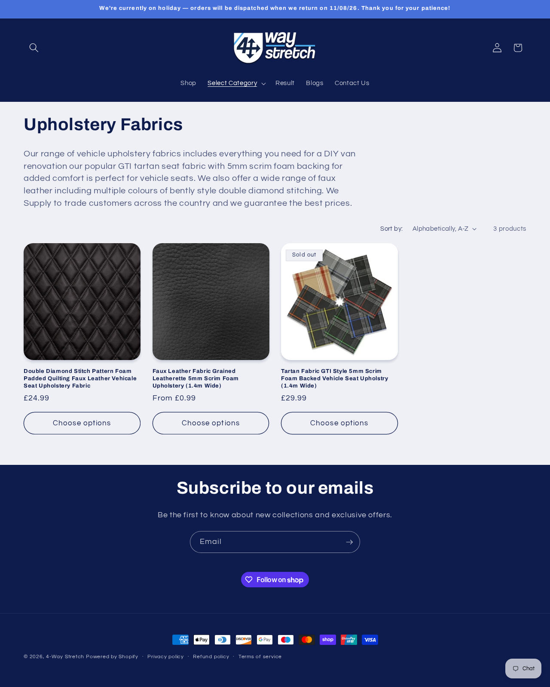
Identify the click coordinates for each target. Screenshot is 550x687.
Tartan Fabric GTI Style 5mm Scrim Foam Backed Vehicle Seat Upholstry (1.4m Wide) (334, 378)
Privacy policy (165, 657)
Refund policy (211, 657)
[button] (34, 47)
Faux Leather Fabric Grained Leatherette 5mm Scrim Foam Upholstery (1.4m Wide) (196, 378)
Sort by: (391, 228)
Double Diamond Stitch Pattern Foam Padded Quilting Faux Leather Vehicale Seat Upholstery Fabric (80, 378)
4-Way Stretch (65, 657)
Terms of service (260, 657)
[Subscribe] (349, 542)
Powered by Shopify (112, 657)
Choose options (82, 423)
